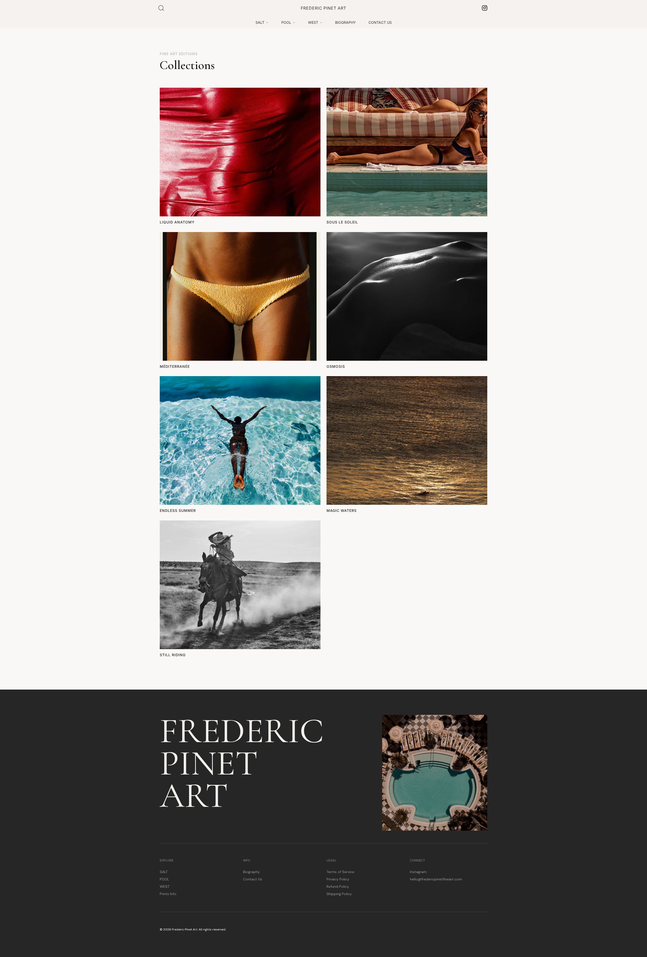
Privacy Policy (338, 879)
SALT (164, 872)
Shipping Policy (339, 894)
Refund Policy (338, 886)
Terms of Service (340, 872)
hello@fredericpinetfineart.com (436, 879)
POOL (164, 879)
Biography (251, 872)
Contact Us (252, 879)
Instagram (418, 872)
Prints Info (168, 894)
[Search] (161, 8)
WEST (165, 886)
